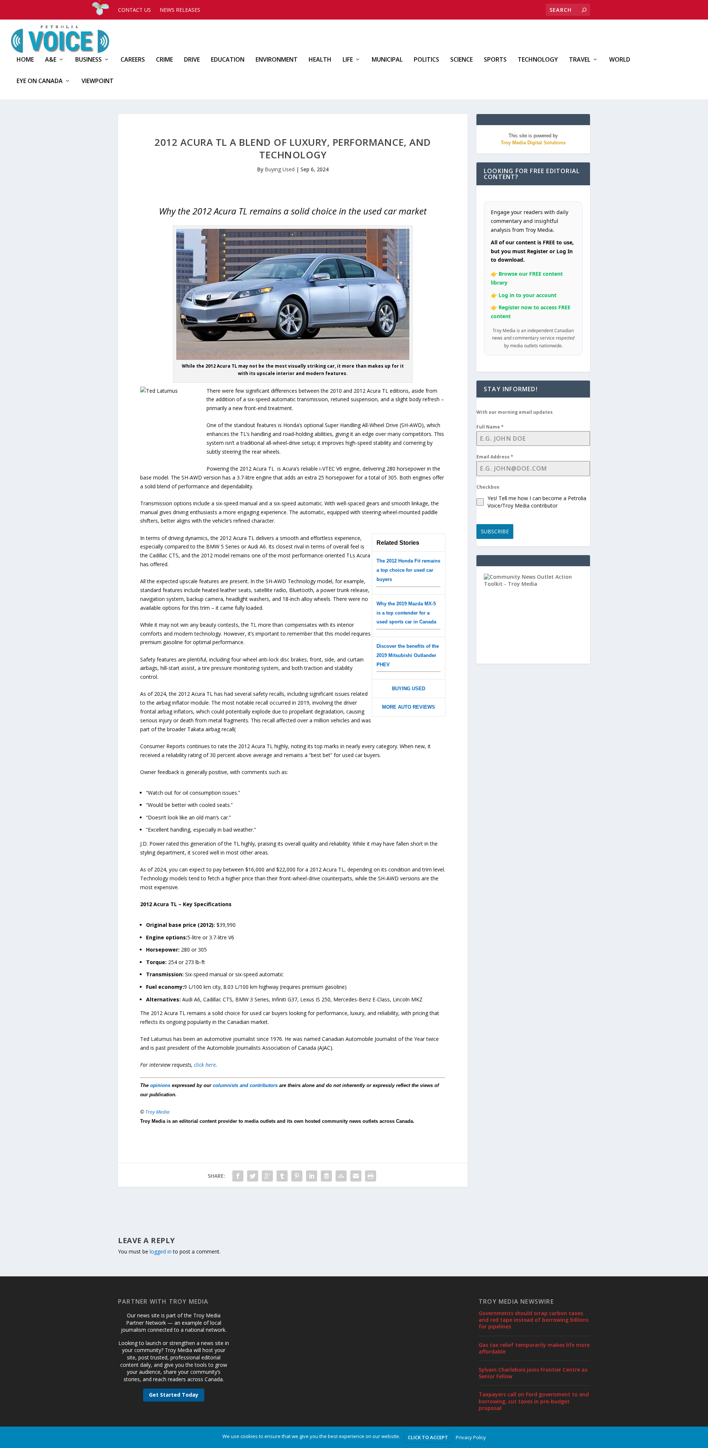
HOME (25, 59)
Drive (192, 59)
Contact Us (134, 9)
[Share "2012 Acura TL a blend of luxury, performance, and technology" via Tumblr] (282, 1176)
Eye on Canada (40, 81)
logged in (160, 1251)
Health (320, 59)
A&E (50, 59)
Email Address (494, 457)
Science (461, 59)
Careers (133, 59)
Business (88, 59)
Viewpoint (97, 81)
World (619, 59)
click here (205, 1064)
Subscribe (495, 531)
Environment (277, 59)
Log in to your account (527, 295)
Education (227, 59)
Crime (164, 59)
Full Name (490, 427)
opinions (160, 1085)
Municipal (387, 59)
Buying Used (280, 169)
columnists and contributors (245, 1085)
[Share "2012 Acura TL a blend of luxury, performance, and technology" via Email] (355, 1176)
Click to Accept (428, 1437)
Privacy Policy (471, 1437)
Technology (538, 59)
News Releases (180, 9)
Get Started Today (173, 1394)
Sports (495, 59)
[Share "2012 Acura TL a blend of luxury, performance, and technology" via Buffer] (326, 1176)
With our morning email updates (514, 412)
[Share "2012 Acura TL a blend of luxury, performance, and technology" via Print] (370, 1176)
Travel (579, 59)
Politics (426, 59)
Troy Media (157, 1111)
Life (348, 59)
